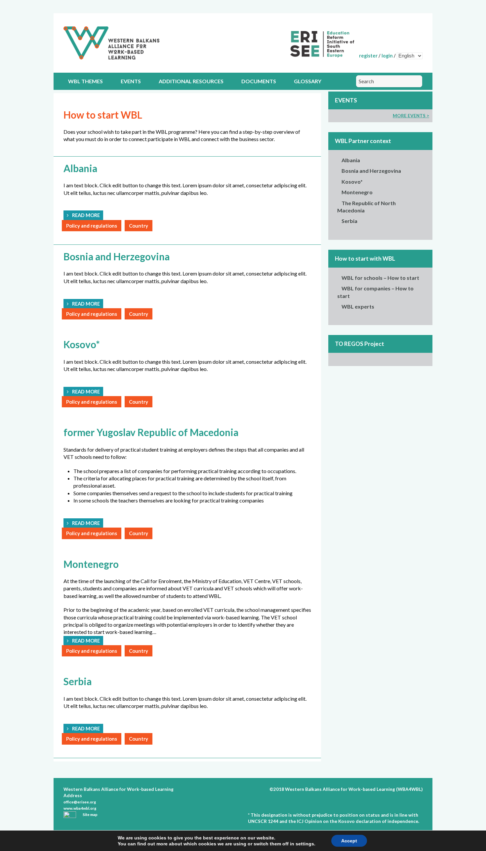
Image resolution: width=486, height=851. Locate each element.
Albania (351, 160)
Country (138, 226)
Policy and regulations (91, 226)
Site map (90, 814)
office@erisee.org (79, 802)
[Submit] (415, 81)
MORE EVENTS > (411, 115)
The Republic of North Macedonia (366, 206)
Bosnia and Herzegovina (371, 170)
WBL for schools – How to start (380, 278)
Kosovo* (352, 181)
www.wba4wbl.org (79, 808)
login (387, 55)
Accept (349, 840)
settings (305, 843)
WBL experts (358, 306)
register (368, 55)
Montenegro (357, 192)
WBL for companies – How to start (375, 292)
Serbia (349, 221)
